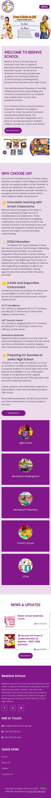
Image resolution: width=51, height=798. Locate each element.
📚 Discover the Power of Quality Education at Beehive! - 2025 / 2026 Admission (30, 640)
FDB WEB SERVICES (37, 791)
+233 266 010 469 (12, 737)
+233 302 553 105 (12, 731)
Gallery (5, 768)
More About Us (12, 130)
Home (5, 756)
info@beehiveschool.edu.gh (18, 725)
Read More (13, 413)
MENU (44, 7)
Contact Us (7, 774)
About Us (6, 762)
